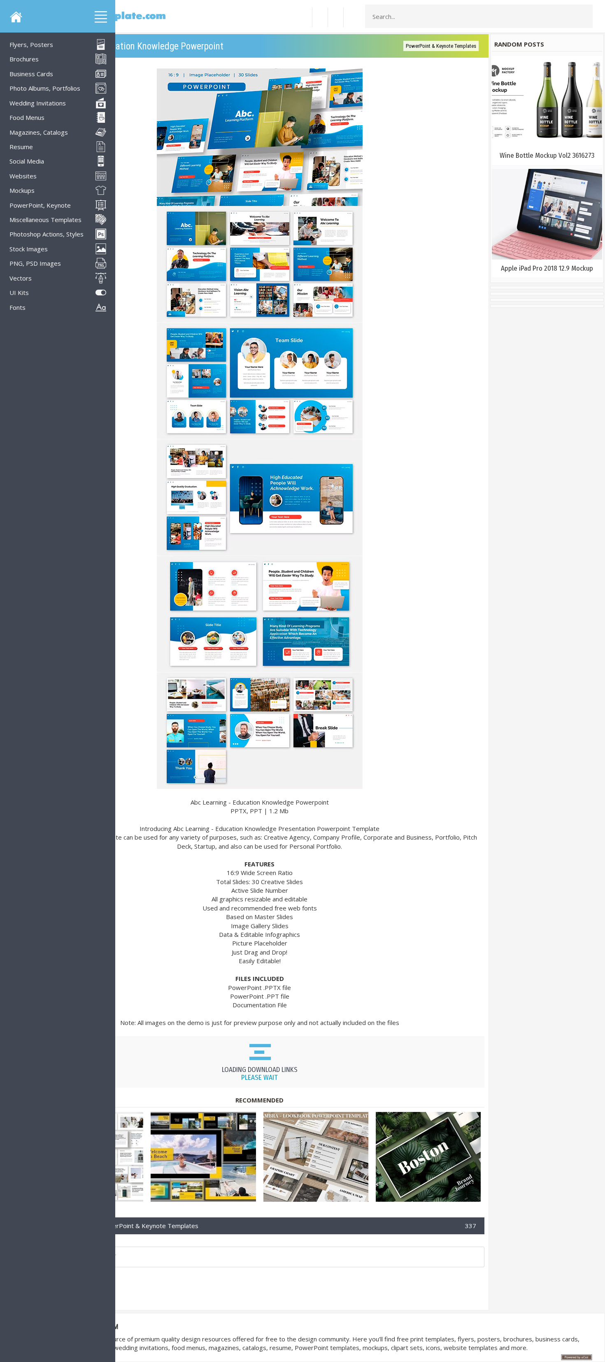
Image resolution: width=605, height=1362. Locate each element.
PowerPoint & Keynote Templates (441, 46)
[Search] (584, 16)
